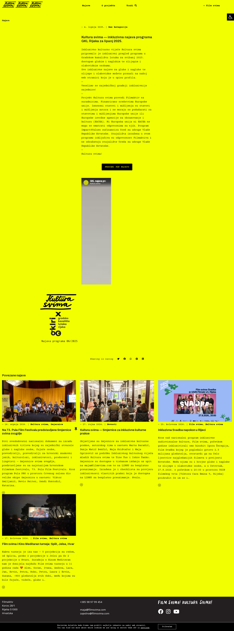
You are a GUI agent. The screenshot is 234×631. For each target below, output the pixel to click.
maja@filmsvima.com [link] (93, 609)
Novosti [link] (112, 424)
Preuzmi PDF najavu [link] (117, 167)
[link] (230, 17)
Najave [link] (86, 5)
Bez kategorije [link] (117, 27)
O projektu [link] (108, 5)
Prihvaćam (167, 627)
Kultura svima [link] (39, 424)
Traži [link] (130, 5)
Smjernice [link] (57, 424)
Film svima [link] (196, 424)
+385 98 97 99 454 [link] (91, 602)
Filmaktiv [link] (7, 601)
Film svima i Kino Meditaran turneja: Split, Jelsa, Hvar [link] (38, 543)
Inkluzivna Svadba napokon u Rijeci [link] (182, 429)
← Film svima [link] (212, 5)
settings (145, 628)
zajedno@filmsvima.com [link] (94, 613)
